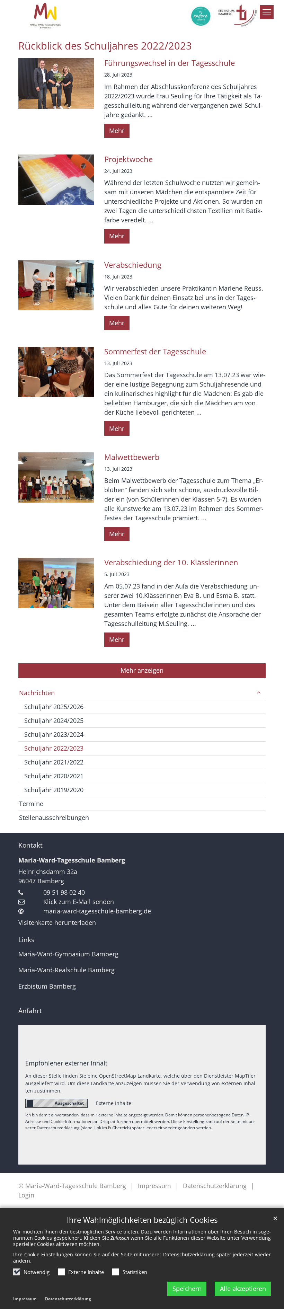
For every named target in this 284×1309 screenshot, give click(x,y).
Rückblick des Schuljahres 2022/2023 (105, 45)
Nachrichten (37, 693)
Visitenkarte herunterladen (57, 922)
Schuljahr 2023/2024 (53, 734)
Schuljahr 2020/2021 (53, 776)
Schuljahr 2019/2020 (53, 790)
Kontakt (30, 845)
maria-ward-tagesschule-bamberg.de (97, 911)
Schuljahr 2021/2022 (53, 762)
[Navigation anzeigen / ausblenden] (267, 12)
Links (26, 940)
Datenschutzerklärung (68, 1299)
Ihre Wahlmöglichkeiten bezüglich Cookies (142, 1219)
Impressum (25, 1299)
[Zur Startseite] (142, 15)
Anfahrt (30, 1011)
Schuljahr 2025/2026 (53, 706)
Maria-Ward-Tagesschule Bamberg (71, 860)
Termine (31, 803)
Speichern (187, 1288)
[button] (259, 693)
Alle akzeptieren (243, 1288)
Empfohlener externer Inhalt (66, 1063)
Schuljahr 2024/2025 (53, 720)
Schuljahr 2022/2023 (53, 748)
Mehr (116, 130)
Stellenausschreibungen (54, 817)
